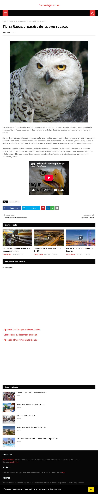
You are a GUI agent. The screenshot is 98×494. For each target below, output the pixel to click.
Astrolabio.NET (9, 459)
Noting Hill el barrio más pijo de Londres (79, 249)
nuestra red (14, 462)
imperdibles (12, 21)
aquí (63, 472)
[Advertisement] (49, 363)
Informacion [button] (55, 489)
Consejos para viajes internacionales (32, 393)
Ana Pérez (6, 32)
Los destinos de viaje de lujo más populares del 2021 (16, 249)
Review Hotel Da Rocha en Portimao (31, 427)
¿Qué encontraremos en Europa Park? (47, 249)
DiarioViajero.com (49, 5)
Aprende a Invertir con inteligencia (20, 339)
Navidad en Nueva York (26, 416)
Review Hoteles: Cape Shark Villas (30, 404)
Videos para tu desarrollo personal (20, 334)
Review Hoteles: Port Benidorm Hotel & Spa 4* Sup (37, 439)
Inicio (4, 21)
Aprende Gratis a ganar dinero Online (22, 329)
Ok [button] (91, 489)
